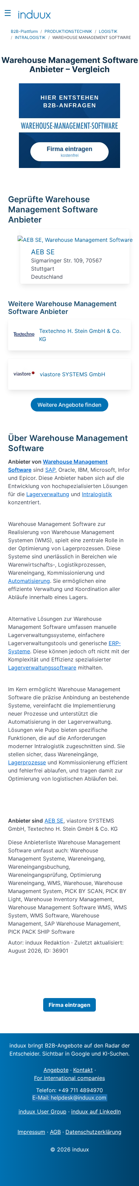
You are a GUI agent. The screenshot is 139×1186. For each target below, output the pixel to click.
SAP (50, 469)
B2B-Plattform (24, 31)
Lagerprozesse (27, 762)
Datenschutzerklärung (93, 1131)
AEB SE (43, 252)
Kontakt (83, 1069)
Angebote (56, 1069)
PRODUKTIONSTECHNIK (68, 31)
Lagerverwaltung (47, 494)
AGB (55, 1131)
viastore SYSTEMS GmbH (72, 374)
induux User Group (42, 1111)
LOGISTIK (108, 31)
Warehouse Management (75, 461)
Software (19, 469)
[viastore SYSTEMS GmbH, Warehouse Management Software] (26, 374)
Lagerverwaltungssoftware (42, 667)
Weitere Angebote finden (69, 404)
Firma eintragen (69, 1004)
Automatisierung (29, 580)
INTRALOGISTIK (30, 37)
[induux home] (34, 12)
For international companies (69, 1078)
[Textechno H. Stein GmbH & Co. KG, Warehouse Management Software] (25, 335)
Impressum (31, 1131)
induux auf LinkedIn (96, 1111)
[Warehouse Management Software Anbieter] (75, 239)
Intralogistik (97, 494)
